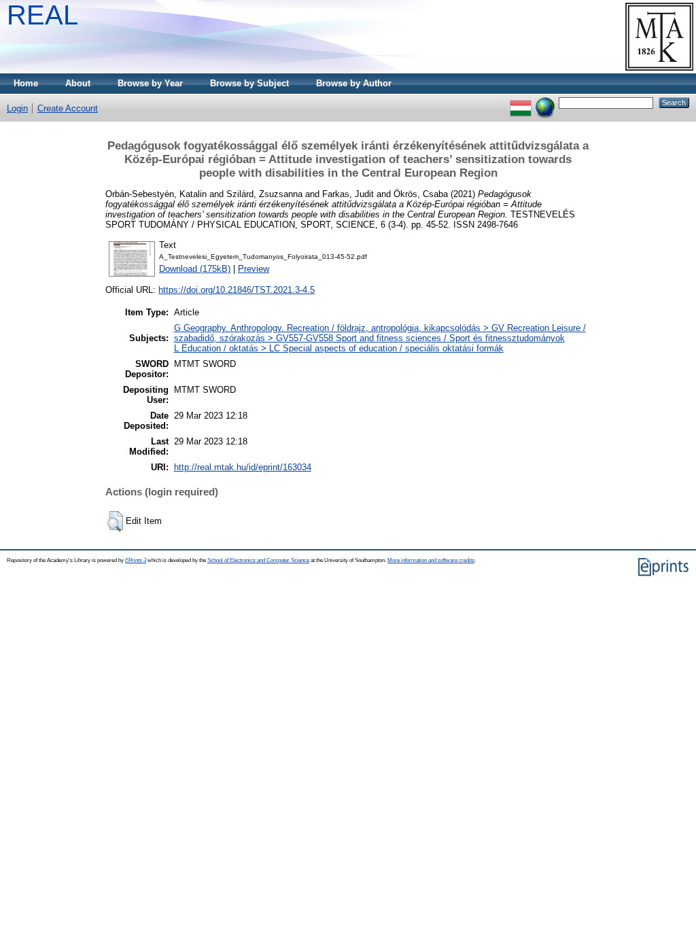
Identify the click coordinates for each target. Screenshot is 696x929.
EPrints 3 (135, 560)
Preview (253, 269)
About (77, 83)
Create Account (67, 108)
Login (17, 108)
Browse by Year (150, 83)
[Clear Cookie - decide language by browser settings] (545, 102)
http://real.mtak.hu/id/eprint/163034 (242, 467)
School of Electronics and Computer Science (258, 560)
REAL (42, 15)
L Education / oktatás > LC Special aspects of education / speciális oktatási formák (339, 348)
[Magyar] (521, 102)
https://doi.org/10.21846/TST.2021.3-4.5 (236, 290)
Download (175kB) (194, 269)
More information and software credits (430, 560)
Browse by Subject (249, 83)
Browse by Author (354, 83)
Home (26, 83)
